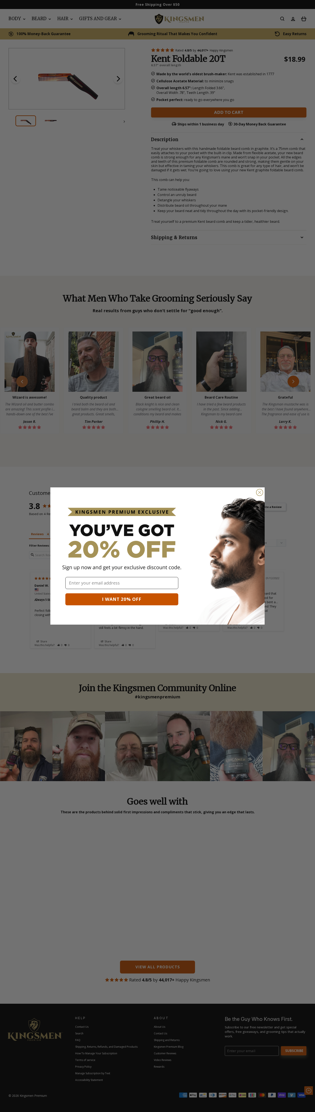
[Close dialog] (259, 492)
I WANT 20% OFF (121, 599)
